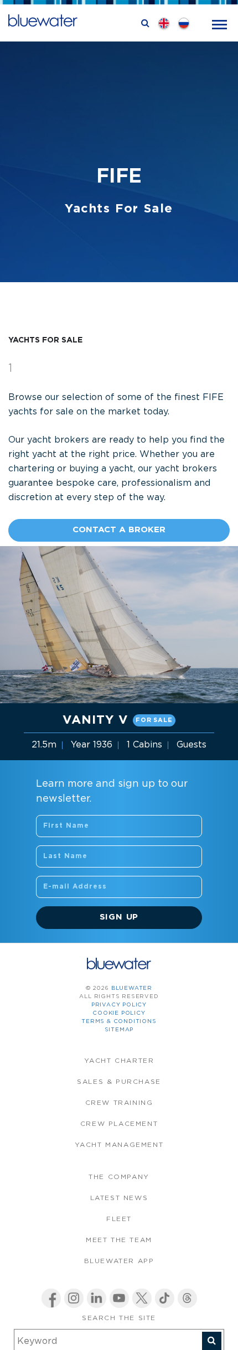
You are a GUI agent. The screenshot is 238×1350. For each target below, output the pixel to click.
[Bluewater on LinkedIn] (96, 1298)
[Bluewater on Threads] (187, 1298)
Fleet (119, 1219)
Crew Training (119, 1103)
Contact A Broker (119, 529)
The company (119, 1177)
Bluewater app (119, 1261)
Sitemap (119, 1029)
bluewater (131, 988)
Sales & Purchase (119, 1082)
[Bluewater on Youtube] (119, 1298)
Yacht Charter (119, 1061)
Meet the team (119, 1240)
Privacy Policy (119, 1005)
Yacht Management (119, 1145)
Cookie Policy (118, 1013)
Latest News (119, 1198)
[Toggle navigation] (219, 23)
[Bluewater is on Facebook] (51, 1298)
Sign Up (119, 917)
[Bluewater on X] (142, 1298)
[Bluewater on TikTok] (164, 1298)
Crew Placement (119, 1124)
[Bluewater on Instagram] (74, 1298)
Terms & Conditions (118, 1021)
